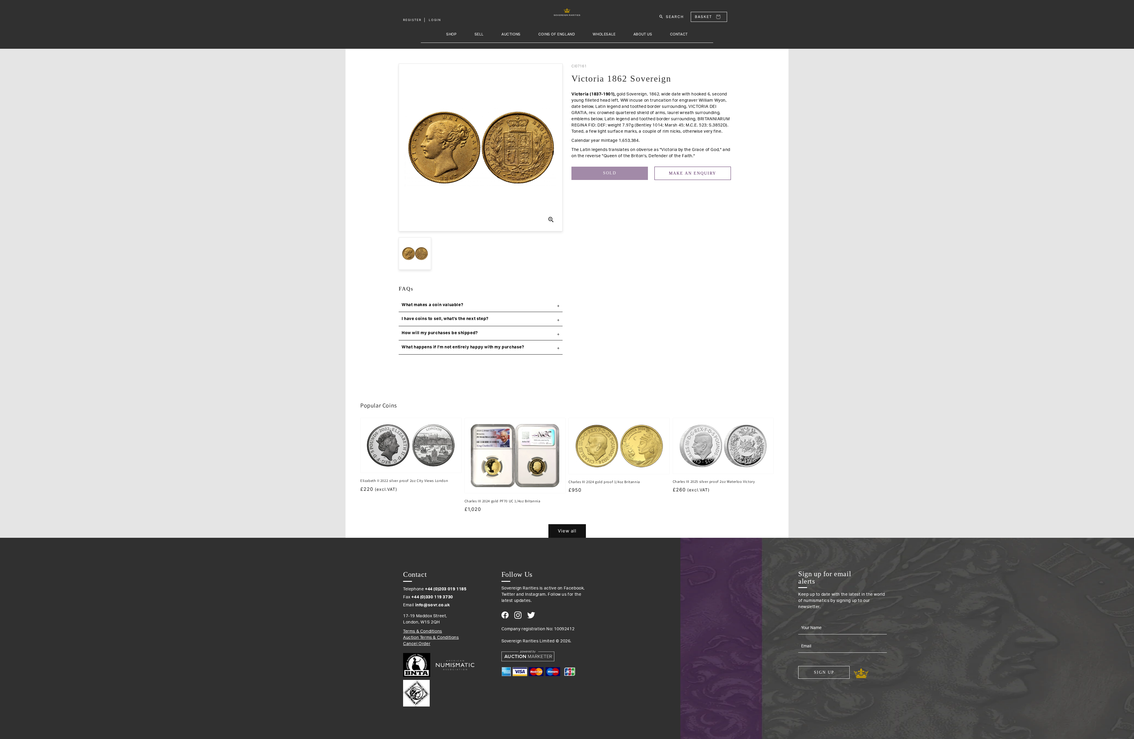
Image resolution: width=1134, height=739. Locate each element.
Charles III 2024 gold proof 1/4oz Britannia (604, 481)
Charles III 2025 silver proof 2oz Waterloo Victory (714, 481)
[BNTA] (419, 665)
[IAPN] (416, 691)
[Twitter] (531, 615)
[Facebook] (505, 615)
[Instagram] (518, 615)
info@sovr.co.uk (432, 605)
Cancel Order (416, 644)
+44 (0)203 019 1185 (445, 589)
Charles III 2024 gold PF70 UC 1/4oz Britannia (502, 501)
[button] (481, 305)
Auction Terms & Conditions (431, 638)
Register (412, 20)
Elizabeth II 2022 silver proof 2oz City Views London (404, 480)
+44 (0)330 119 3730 (432, 597)
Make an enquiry (692, 173)
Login (435, 20)
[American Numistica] (455, 665)
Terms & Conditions (422, 631)
